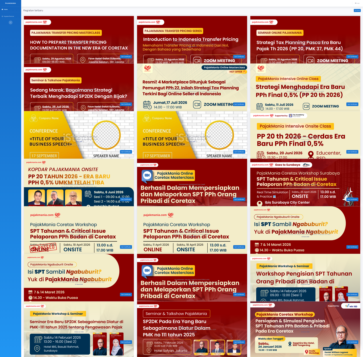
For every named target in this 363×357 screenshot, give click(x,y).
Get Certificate (126, 57)
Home (358, 10)
